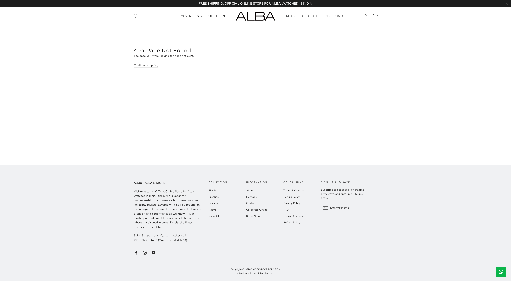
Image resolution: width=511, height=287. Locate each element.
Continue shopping (146, 65)
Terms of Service (293, 216)
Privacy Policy (292, 203)
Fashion (213, 203)
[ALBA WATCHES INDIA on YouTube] (153, 252)
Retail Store (253, 216)
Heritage (251, 197)
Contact (251, 203)
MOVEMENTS (190, 16)
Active (212, 210)
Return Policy (291, 197)
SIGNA (213, 190)
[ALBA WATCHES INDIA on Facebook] (136, 252)
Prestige (214, 197)
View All (214, 216)
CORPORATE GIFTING (315, 16)
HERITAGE (289, 16)
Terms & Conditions (295, 190)
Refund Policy (291, 222)
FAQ (286, 210)
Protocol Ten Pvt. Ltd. (261, 273)
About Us (251, 190)
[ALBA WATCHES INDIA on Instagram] (144, 252)
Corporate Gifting (257, 210)
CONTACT (340, 16)
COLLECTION (216, 16)
